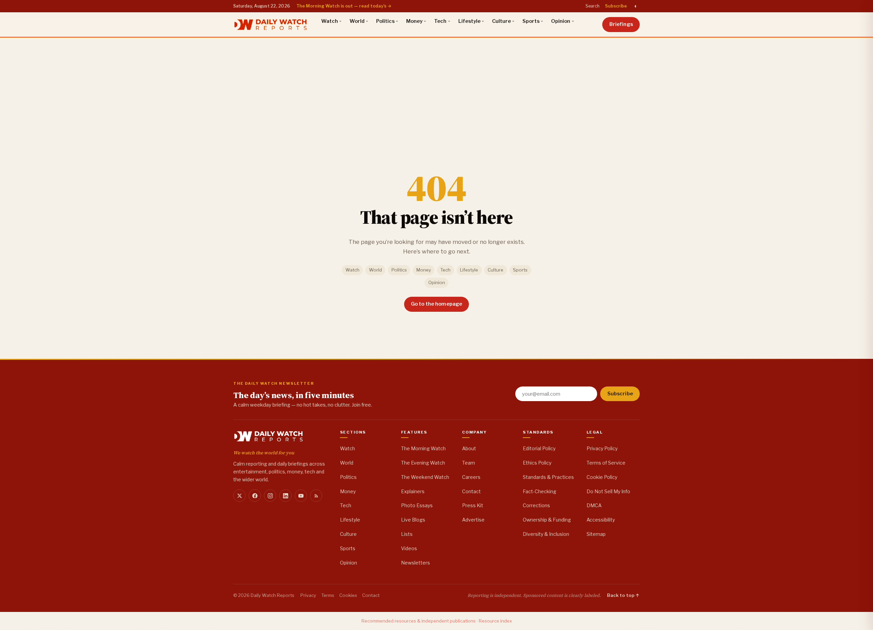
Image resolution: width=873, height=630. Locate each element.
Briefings (621, 24)
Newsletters (415, 563)
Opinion (560, 21)
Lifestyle (469, 21)
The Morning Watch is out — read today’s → (343, 6)
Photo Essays (417, 505)
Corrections (536, 505)
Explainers (413, 491)
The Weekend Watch (425, 477)
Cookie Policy (602, 477)
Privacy (308, 595)
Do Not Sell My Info (608, 491)
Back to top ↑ (623, 595)
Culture (501, 21)
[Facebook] (255, 495)
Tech (440, 21)
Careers (471, 477)
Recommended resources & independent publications (418, 621)
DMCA (594, 505)
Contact (471, 491)
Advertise (473, 520)
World (357, 21)
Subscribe (616, 6)
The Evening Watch (423, 463)
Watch (329, 21)
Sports (530, 21)
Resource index (495, 621)
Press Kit (472, 505)
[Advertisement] (436, 88)
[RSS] (316, 495)
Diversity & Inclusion (546, 534)
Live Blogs (413, 520)
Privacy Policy (602, 448)
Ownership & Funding (547, 520)
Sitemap (596, 534)
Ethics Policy (537, 463)
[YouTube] (301, 495)
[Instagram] (270, 495)
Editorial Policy (539, 448)
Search (593, 6)
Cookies (348, 595)
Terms (327, 595)
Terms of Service (606, 463)
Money (414, 21)
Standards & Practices (548, 477)
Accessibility (601, 520)
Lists (407, 534)
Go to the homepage (436, 304)
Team (468, 463)
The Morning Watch (423, 448)
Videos (409, 548)
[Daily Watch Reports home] (270, 24)
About (469, 448)
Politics (385, 21)
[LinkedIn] (285, 495)
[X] (239, 495)
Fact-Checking (539, 491)
